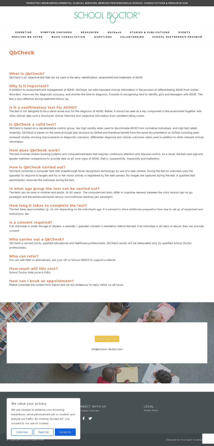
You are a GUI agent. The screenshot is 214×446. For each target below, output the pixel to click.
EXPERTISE (23, 32)
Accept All (65, 432)
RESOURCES (90, 32)
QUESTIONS (103, 37)
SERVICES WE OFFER (27, 37)
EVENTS (184, 32)
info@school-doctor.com (107, 349)
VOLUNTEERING (132, 37)
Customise (22, 432)
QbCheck (115, 32)
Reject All (43, 432)
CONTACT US (107, 339)
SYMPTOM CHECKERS (56, 32)
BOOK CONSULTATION (68, 37)
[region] (43, 418)
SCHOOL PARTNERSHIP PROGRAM (177, 37)
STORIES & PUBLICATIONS (150, 32)
